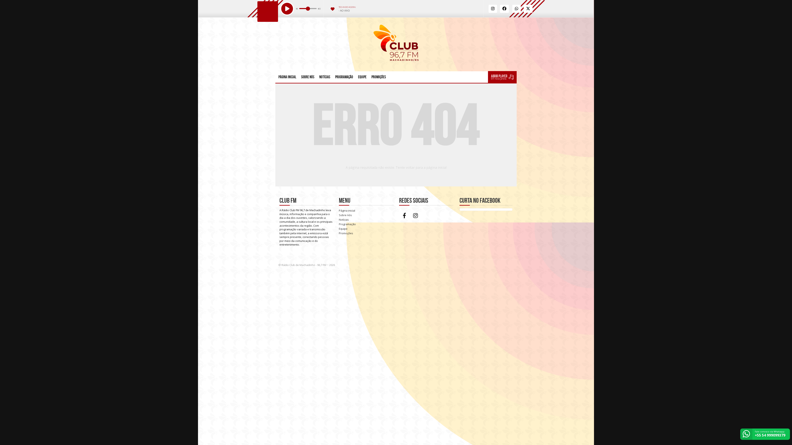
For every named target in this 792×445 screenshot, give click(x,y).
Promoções (378, 77)
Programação (344, 77)
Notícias (324, 77)
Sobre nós (307, 77)
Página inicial (287, 77)
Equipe (362, 77)
